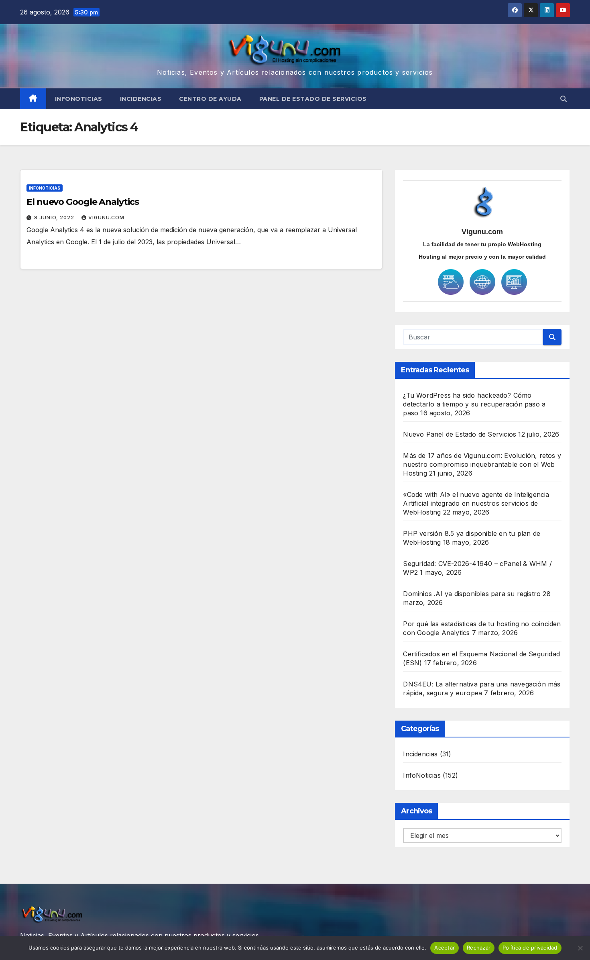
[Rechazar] (580, 948)
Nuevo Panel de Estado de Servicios (459, 434)
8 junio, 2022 (55, 217)
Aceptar (444, 947)
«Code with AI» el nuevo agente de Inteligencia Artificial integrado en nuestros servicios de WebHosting (476, 503)
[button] (563, 99)
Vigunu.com (106, 217)
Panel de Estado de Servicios (313, 98)
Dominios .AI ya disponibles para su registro (472, 594)
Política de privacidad (530, 947)
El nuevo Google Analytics (82, 201)
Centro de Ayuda (210, 98)
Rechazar (478, 947)
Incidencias (141, 98)
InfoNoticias (78, 98)
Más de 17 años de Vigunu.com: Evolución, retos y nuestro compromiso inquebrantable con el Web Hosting (482, 464)
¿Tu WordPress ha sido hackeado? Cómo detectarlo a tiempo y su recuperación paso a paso (474, 404)
